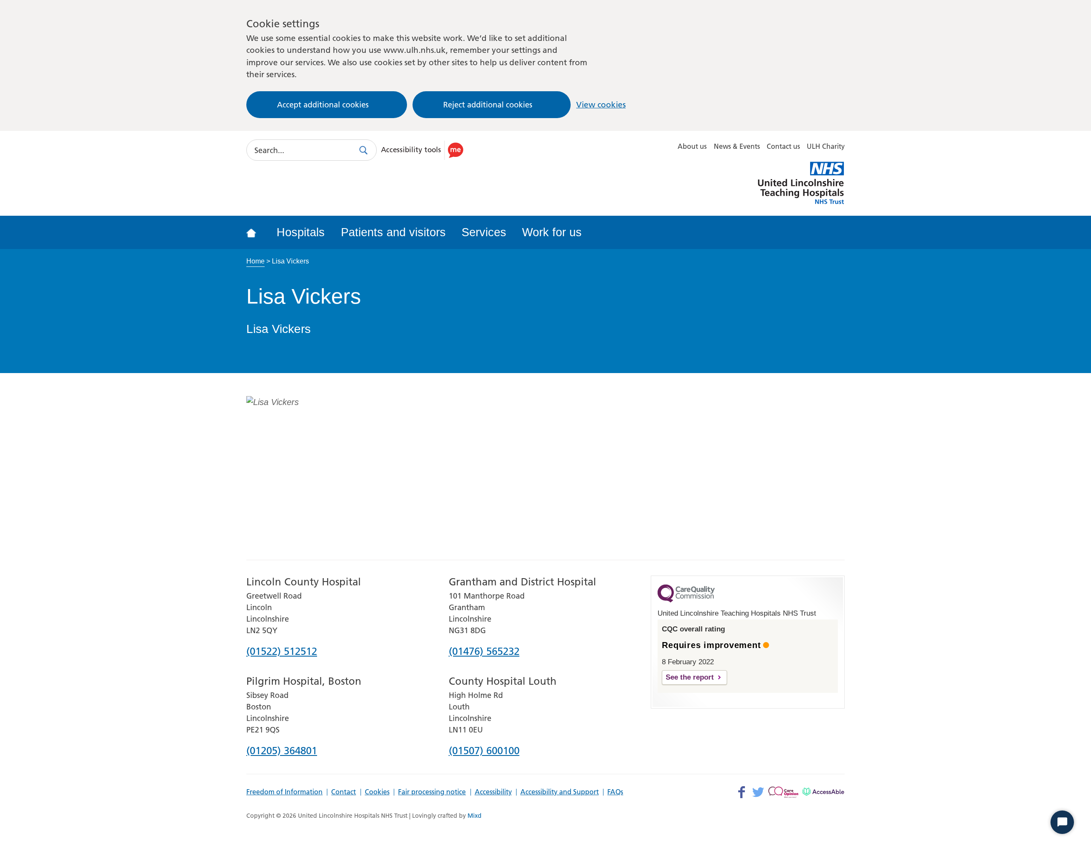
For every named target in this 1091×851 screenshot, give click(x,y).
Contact (343, 792)
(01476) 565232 (484, 652)
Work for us (552, 232)
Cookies (377, 792)
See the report (690, 677)
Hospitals (301, 232)
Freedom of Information (284, 792)
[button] (423, 150)
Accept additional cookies (323, 105)
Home (255, 261)
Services (484, 232)
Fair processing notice (432, 792)
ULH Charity (826, 146)
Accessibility (493, 792)
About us (692, 146)
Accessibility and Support (559, 792)
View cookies (601, 105)
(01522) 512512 (281, 652)
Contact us (783, 146)
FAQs (615, 792)
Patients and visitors (393, 232)
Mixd (475, 815)
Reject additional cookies (487, 105)
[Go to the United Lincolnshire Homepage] (257, 232)
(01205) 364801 (281, 751)
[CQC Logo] (686, 600)
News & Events (737, 146)
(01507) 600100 (484, 751)
